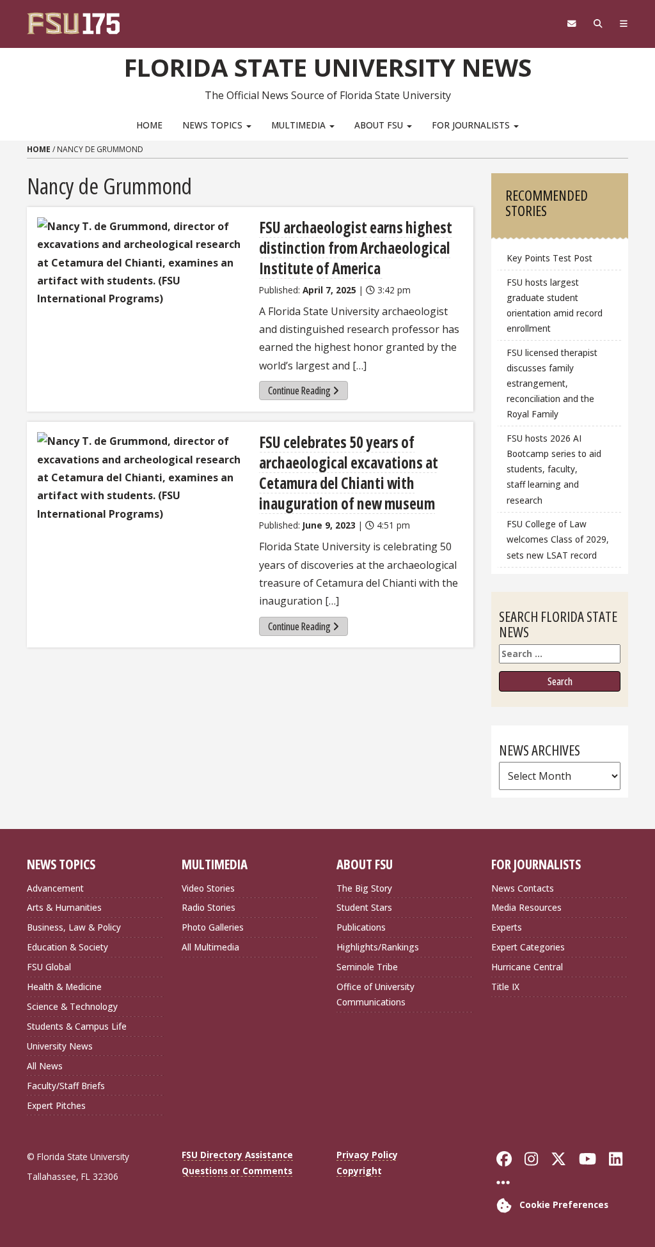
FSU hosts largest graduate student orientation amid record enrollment (555, 305)
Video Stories (208, 888)
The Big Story (364, 888)
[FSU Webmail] (571, 24)
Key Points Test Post (549, 258)
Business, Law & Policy (74, 927)
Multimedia (299, 125)
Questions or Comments (237, 1171)
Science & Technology (72, 1006)
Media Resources (526, 907)
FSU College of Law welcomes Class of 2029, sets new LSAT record (558, 539)
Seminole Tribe (367, 967)
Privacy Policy (367, 1155)
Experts (506, 927)
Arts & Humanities (64, 907)
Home (149, 125)
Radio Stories (208, 907)
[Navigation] (623, 24)
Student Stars (364, 907)
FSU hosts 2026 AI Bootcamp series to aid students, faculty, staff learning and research (554, 469)
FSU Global (49, 967)
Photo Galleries (213, 927)
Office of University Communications (375, 994)
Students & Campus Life (77, 1026)
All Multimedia (210, 947)
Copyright (359, 1171)
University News (60, 1046)
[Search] (598, 24)
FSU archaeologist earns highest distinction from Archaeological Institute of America (355, 248)
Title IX (505, 986)
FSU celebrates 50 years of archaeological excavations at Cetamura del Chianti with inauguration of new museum (348, 472)
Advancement (55, 888)
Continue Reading (299, 390)
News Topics (213, 125)
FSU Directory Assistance (237, 1155)
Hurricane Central (527, 967)
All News (45, 1066)
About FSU (380, 125)
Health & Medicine (64, 986)
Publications (361, 927)
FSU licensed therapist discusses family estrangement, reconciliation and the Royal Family (552, 383)
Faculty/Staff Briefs (66, 1086)
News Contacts (522, 888)
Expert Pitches (56, 1105)
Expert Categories (528, 947)
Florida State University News (328, 67)
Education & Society (67, 947)
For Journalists (472, 125)
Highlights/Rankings (377, 947)
